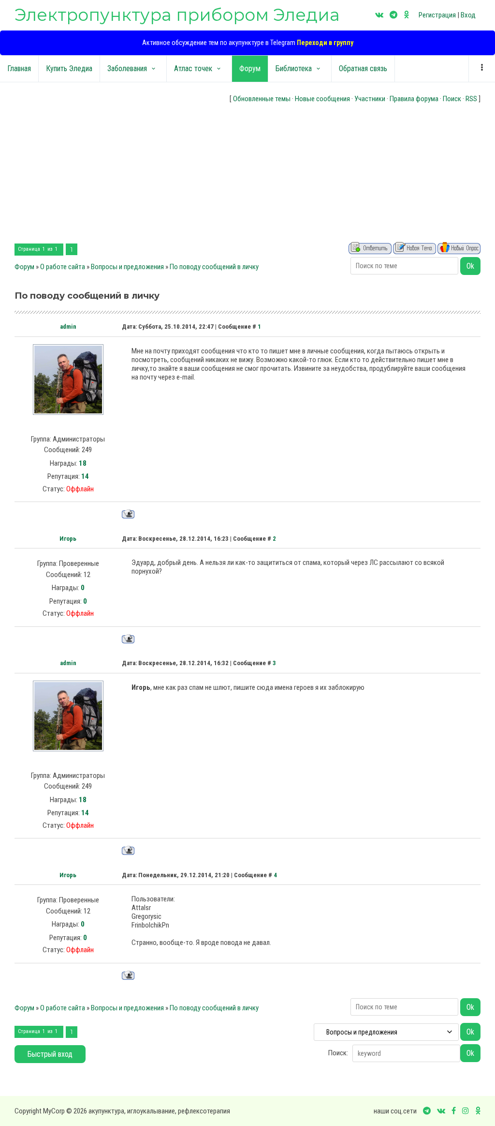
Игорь (67, 538)
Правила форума (414, 98)
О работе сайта (62, 266)
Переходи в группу (325, 42)
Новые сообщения (322, 98)
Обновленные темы (262, 98)
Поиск (452, 98)
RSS (471, 98)
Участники (369, 98)
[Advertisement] (247, 174)
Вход (468, 15)
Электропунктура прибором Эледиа (177, 14)
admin (68, 326)
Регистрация (437, 15)
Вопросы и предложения (127, 266)
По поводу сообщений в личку (214, 266)
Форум (24, 266)
